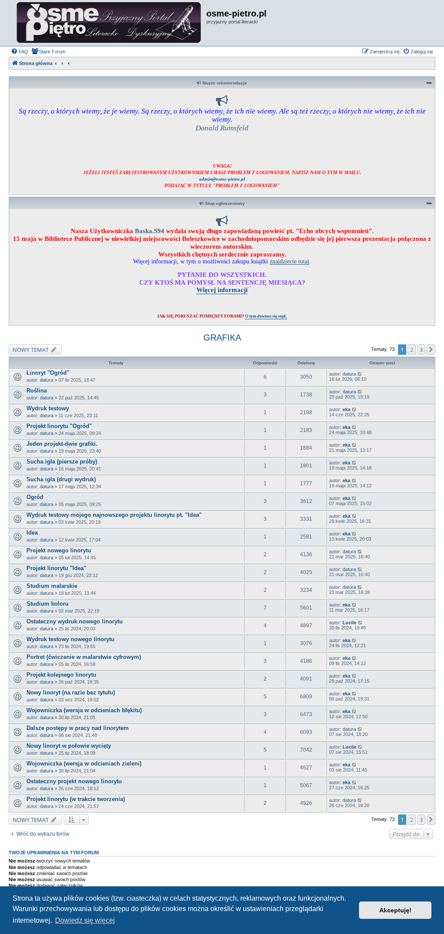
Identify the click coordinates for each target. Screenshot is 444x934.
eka (346, 409)
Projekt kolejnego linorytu (61, 674)
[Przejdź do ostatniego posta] (360, 373)
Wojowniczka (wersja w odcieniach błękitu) (84, 710)
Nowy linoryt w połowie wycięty (68, 746)
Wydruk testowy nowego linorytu (70, 639)
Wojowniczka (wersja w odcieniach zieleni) (83, 763)
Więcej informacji (222, 289)
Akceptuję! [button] (395, 910)
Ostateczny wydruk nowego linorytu (74, 621)
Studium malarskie (51, 586)
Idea (32, 532)
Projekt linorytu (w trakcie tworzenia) (75, 799)
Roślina (36, 390)
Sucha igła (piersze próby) (61, 461)
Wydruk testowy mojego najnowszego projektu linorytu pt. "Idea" (114, 515)
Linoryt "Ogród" (47, 373)
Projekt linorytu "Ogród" (59, 426)
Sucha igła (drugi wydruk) (61, 479)
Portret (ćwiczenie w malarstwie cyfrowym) (83, 657)
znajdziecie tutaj (289, 261)
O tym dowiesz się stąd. (266, 316)
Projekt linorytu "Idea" (56, 568)
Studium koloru (47, 603)
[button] (431, 349)
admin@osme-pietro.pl (222, 179)
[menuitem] (19, 51)
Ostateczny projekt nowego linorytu (74, 781)
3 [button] (421, 349)
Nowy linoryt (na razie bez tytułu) (70, 692)
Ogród (34, 497)
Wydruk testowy (47, 408)
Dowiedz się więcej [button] (85, 920)
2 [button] (411, 349)
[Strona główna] (108, 23)
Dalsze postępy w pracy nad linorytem (77, 728)
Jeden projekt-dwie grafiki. (62, 444)
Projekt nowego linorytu (58, 550)
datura (46, 380)
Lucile (349, 622)
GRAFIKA (222, 337)
